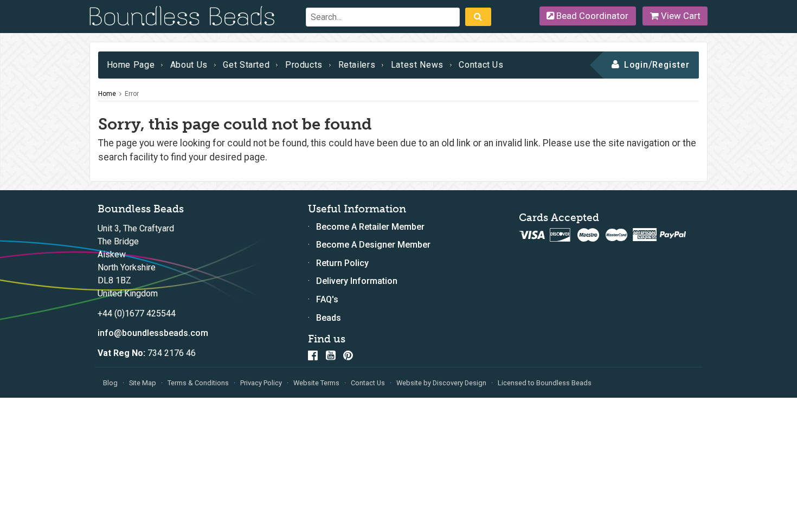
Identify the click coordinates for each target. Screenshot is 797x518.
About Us (189, 65)
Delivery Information (356, 281)
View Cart (679, 15)
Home (107, 94)
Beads (328, 318)
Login (636, 65)
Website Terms (316, 383)
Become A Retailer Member (370, 227)
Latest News (417, 65)
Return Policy (342, 263)
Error (132, 94)
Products (304, 65)
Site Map (142, 383)
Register (671, 65)
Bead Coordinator (591, 15)
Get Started (246, 65)
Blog (110, 383)
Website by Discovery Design (441, 383)
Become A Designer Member (373, 244)
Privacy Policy (261, 383)
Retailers (357, 65)
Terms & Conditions (198, 383)
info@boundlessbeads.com (153, 333)
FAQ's (327, 299)
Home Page (131, 65)
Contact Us (481, 65)
